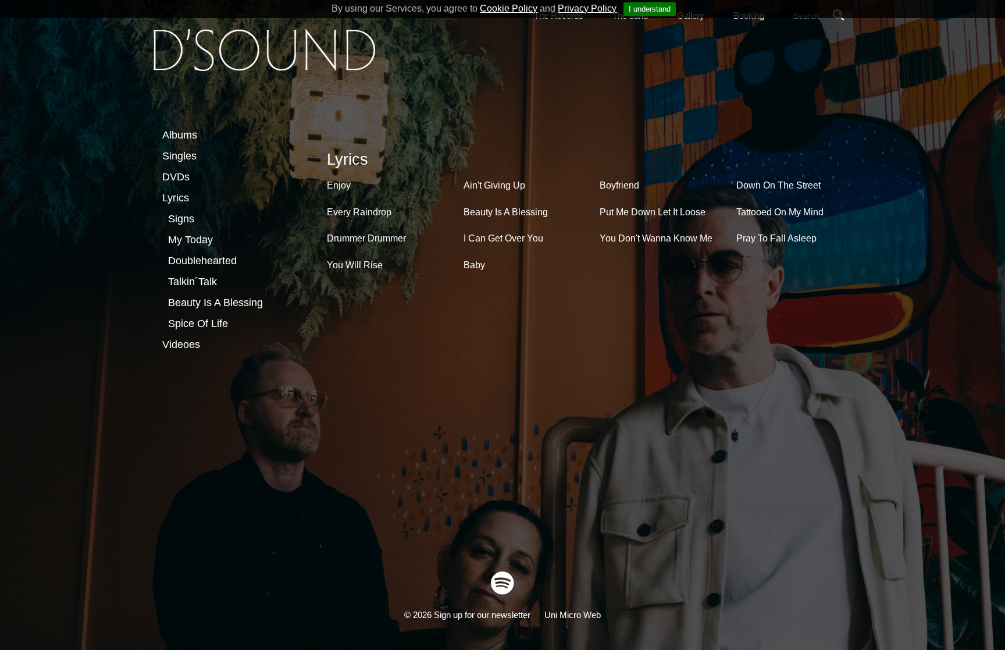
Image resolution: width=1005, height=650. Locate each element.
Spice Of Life (198, 323)
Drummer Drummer (366, 238)
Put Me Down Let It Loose (652, 212)
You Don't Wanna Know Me (656, 238)
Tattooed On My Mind (780, 212)
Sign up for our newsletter (482, 615)
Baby (474, 265)
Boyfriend (619, 185)
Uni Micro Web (572, 615)
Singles (179, 156)
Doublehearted (202, 261)
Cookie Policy (508, 8)
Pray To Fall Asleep (776, 238)
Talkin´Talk (192, 281)
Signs (181, 219)
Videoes (181, 344)
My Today (190, 240)
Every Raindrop (359, 212)
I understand (650, 9)
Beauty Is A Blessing (215, 302)
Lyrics (175, 198)
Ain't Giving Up (494, 185)
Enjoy (339, 185)
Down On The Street (778, 185)
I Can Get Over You (503, 238)
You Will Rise (355, 265)
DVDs (176, 177)
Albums (179, 135)
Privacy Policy (587, 8)
